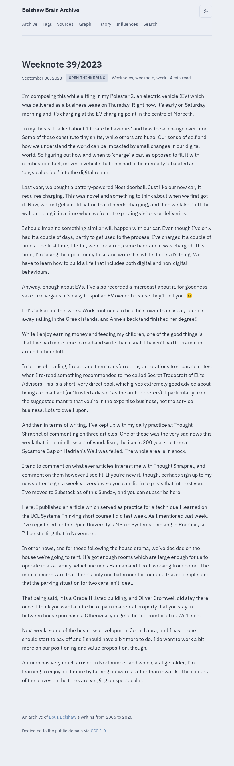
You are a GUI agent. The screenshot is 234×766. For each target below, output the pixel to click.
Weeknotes (122, 77)
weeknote (144, 77)
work (161, 77)
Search (150, 24)
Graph (85, 24)
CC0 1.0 (98, 730)
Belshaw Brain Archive (50, 9)
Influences (127, 24)
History (103, 24)
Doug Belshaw (62, 717)
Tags (47, 24)
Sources (65, 24)
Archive (29, 24)
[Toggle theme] (205, 11)
